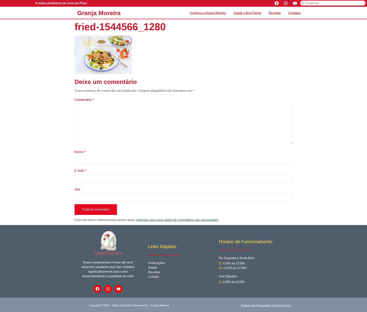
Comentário (84, 100)
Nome (80, 152)
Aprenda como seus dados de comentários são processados (177, 220)
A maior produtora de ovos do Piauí (61, 3)
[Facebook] (277, 3)
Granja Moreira (99, 13)
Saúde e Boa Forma (247, 13)
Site (77, 189)
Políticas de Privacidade (255, 305)
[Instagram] (286, 3)
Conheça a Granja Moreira (208, 13)
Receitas (275, 13)
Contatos (294, 13)
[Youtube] (295, 3)
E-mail (80, 170)
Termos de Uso (281, 305)
